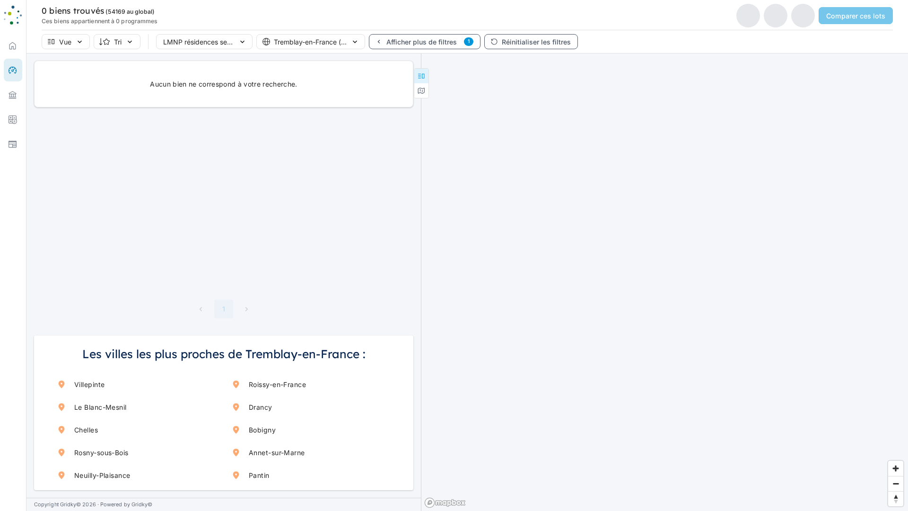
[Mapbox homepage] (445, 502)
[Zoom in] (895, 468)
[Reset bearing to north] (895, 498)
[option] (13, 94)
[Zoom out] (895, 483)
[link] (13, 45)
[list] (13, 94)
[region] (664, 282)
